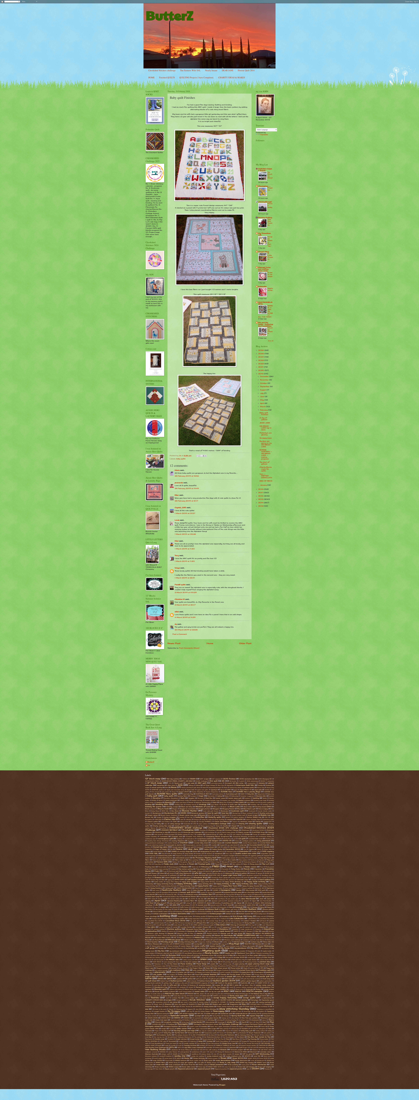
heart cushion (204, 888)
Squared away (269, 1016)
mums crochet (216, 946)
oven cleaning (168, 962)
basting (256, 798)
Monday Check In (270, 330)
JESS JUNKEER (198, 903)
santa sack (206, 996)
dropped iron (179, 855)
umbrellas (209, 1047)
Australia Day (188, 794)
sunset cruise (194, 1026)
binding (148, 804)
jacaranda (179, 483)
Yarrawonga (149, 1069)
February (264, 410)
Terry (177, 555)
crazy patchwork (263, 841)
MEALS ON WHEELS (263, 933)
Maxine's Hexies (212, 933)
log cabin (151, 927)
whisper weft (165, 1054)
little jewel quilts (208, 925)
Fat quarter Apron (186, 862)
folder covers (250, 867)
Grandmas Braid (200, 877)
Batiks (265, 798)
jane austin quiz (233, 898)
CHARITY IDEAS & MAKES (231, 77)
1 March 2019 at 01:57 (185, 513)
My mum (254, 948)
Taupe (157, 1030)
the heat (256, 1035)
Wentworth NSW (241, 1052)
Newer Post (173, 643)
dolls (168, 853)
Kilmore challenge (198, 909)
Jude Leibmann (239, 905)
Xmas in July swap (227, 1062)
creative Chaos (172, 843)
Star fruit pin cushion (249, 1018)
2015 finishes (229, 779)
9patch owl (178, 783)
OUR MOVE (157, 962)
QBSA (169, 978)
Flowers (184, 867)
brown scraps (253, 815)
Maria (177, 470)
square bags (255, 1016)
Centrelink (187, 824)
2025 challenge (201, 781)
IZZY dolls (151, 898)
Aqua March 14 (245, 789)
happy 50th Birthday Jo (234, 881)
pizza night (148, 972)
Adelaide (262, 783)
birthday (244, 804)
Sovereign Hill (248, 1011)
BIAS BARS (239, 802)
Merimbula (228, 935)
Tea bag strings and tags (184, 1030)
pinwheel (234, 970)
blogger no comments (187, 809)
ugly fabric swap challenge (193, 1047)
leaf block (262, 921)
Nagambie (251, 951)
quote (252, 983)
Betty (231, 802)
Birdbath (224, 804)
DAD (219, 847)
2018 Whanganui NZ (265, 779)
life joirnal (150, 925)
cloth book (157, 834)
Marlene (271, 931)
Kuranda (205, 918)
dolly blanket (189, 853)
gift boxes (170, 873)
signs (177, 1006)
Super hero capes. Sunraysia (219, 1026)
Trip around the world (251, 1043)
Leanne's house (159, 923)
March (263, 406)
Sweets (171, 1028)
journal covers (215, 905)
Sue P (264, 1022)
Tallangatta (261, 1028)
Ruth (237, 993)
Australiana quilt (232, 794)
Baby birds (261, 794)
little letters (221, 925)
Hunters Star (206, 894)
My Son (161, 951)
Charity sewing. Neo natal (162, 826)
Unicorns (232, 1047)
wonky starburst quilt (214, 1056)
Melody (199, 935)
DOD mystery (268, 851)
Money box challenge (205, 942)
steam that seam (161, 1020)
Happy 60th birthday (256, 881)
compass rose (176, 836)
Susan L (242, 1026)
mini (219, 940)
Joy (223, 905)
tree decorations (213, 1043)
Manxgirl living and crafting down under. (264, 269)
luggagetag (226, 927)
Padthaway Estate (251, 962)
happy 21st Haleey (172, 881)
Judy (260, 905)
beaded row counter (229, 800)
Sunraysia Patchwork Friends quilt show (256, 1024)
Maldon (163, 931)
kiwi (234, 911)
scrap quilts (249, 998)
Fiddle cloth (169, 864)
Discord (221, 851)
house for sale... (172, 894)
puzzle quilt (264, 976)
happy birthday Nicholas (169, 886)
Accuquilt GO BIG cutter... (234, 783)
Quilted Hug (164, 981)
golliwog (189, 875)
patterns (223, 966)
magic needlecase (246, 929)
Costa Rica (227, 838)
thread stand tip (208, 1039)
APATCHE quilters (158, 789)
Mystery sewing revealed (237, 951)
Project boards (164, 976)
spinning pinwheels (268, 1013)
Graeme (157, 877)
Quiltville (244, 983)
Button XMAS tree (254, 817)
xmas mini (160, 1064)
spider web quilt (212, 1013)
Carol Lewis (184, 821)
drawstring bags (150, 855)
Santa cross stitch (154, 996)
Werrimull (253, 1052)
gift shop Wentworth (183, 873)
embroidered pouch (183, 858)
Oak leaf (228, 957)
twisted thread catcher (248, 1045)
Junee (162, 907)
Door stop (229, 853)
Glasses (252, 873)
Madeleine (223, 929)
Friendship (258, 869)
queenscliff (180, 978)
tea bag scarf (166, 1030)
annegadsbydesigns (214, 787)
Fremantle (225, 869)
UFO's (171, 1047)
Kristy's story (156, 918)
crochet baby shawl (201, 843)
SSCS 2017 (166, 1018)
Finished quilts (204, 864)
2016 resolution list (246, 779)
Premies (223, 974)
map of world (212, 931)
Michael (268, 935)
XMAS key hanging (247, 1062)
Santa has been (194, 996)
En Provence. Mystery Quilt (204, 858)
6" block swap (154, 783)
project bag (150, 976)
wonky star (180, 1056)
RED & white (234, 985)
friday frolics (235, 869)
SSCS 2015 (153, 1018)
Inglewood (257, 894)
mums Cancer (186, 946)
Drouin (189, 855)
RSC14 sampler (254, 991)
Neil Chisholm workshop (261, 953)
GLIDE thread (269, 873)
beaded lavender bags (212, 800)
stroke (229, 1022)
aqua (235, 789)
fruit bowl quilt (174, 871)
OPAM (203, 959)
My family (225, 948)
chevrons (262, 826)
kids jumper (184, 909)
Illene (238, 894)
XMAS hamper (212, 1062)
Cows (237, 841)
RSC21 (190, 993)
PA (222, 962)
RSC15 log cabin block (174, 993)
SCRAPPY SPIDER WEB (154, 1000)
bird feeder (215, 804)
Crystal (222, 845)
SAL (272, 993)
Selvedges (254, 1000)
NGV (163, 955)
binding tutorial (191, 804)
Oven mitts (179, 962)
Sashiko (155, 998)
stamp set (225, 1018)
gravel (245, 877)
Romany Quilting (265, 217)
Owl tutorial (204, 962)
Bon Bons (175, 811)
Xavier (186, 1058)
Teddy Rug (167, 1033)
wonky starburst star (233, 1056)
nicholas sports (222, 955)
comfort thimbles (151, 836)
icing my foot (230, 894)
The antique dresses (181, 1035)
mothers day (255, 942)
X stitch (178, 1058)
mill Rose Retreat (158, 940)
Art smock (155, 792)
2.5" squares (216, 779)
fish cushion (236, 864)
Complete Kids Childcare (194, 836)
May (262, 400)
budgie (159, 817)
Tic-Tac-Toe (219, 1039)
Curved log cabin (160, 847)
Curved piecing (177, 847)
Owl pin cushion (191, 962)
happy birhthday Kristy (164, 884)
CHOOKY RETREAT (169, 830)
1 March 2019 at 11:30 (185, 561)
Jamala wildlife (162, 898)
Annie (225, 787)
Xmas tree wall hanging (246, 1067)
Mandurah (190, 931)
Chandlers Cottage (218, 824)
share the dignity (180, 1004)
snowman (148, 1011)
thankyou (149, 1035)
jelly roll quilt (161, 903)
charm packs (193, 826)
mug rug (223, 944)
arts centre (165, 792)
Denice (251, 849)
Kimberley (178, 911)
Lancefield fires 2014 (266, 918)
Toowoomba (235, 1041)
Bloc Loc (217, 806)
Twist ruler (235, 1045)
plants (174, 972)
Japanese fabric (188, 901)
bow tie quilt (213, 813)
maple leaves (224, 931)
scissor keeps (189, 998)
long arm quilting (164, 927)
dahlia (225, 847)
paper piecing (239, 964)
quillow (190, 978)
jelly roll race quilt (176, 903)
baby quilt (152, 796)
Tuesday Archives (190, 1045)
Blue (238, 809)
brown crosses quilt (238, 815)
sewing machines (265, 1002)
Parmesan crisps (160, 966)
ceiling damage (175, 824)
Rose (150, 991)
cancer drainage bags (253, 819)
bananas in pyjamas (247, 796)
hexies (238, 890)
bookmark (252, 811)
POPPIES (236, 972)
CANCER (239, 819)
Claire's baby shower (228, 832)
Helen (188, 890)
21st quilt (213, 781)
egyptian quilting (256, 855)
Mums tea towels (248, 946)
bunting (181, 817)
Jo (149, 765)
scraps (169, 1000)
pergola (174, 968)
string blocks (196, 1022)
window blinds (206, 1054)
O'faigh (219, 957)
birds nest (234, 804)
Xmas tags (201, 1067)
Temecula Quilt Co (194, 1033)
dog (163, 853)
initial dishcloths (268, 894)
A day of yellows (263, 419)
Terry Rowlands (241, 1033)
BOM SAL (165, 811)
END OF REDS (266, 481)
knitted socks (231, 913)
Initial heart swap (153, 896)
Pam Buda (173, 964)
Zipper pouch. (170, 1069)
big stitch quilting (266, 802)
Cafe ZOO (158, 819)
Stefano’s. (187, 1020)
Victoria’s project (237, 1049)
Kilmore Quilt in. (214, 909)
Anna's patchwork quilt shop (190, 787)
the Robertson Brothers (212, 1037)
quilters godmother (265, 981)
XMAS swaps (174, 1067)
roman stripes (269, 989)
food (261, 867)
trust (179, 1045)
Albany (191, 785)
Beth (214, 802)
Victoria (223, 1049)
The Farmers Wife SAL (190, 70)
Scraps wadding (181, 1000)
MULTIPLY (248, 944)
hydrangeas (219, 894)
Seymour (148, 1004)
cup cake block (232, 845)
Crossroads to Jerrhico (174, 845)
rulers (222, 993)
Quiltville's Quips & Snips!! (265, 169)
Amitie (260, 785)
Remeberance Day (161, 987)
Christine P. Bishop (231, 830)
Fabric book (156, 860)
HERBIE (215, 890)
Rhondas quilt (160, 989)
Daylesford (148, 849)
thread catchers (181, 1039)
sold (196, 1011)
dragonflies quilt (266, 853)
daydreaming (270, 289)
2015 (261, 499)
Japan (157, 900)
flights (245, 864)
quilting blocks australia (153, 983)
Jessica (209, 903)
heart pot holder (217, 888)
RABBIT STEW (262, 983)
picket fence (254, 968)
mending (208, 935)
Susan (234, 1026)
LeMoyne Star (201, 923)
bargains (191, 798)
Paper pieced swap (225, 964)
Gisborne (228, 873)
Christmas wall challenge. (192, 832)
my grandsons (240, 948)
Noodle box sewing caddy (155, 957)
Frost (165, 871)
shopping (267, 1004)
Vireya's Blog (263, 252)
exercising (241, 858)
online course (187, 959)
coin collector (237, 834)
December (264, 376)
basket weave (220, 798)
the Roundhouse (228, 1037)
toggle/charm (183, 1041)
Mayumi (249, 933)
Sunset (183, 1026)
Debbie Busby (217, 849)
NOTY (169, 957)
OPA (195, 959)
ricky (205, 989)
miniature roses (248, 940)
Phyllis (245, 968)
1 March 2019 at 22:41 (185, 578)
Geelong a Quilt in (255, 871)
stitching (219, 1020)
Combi (255, 834)
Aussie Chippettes (212, 792)
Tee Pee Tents (179, 1033)
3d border (232, 781)
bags (201, 796)
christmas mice (176, 832)
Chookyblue (187, 830)
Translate (264, 134)
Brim (209, 815)
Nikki (231, 955)
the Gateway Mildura (244, 1035)
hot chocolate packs (251, 892)
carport (234, 821)
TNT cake (163, 1041)
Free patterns (201, 869)
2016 (261, 496)
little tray (251, 925)
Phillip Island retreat (220, 968)
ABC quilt (202, 783)
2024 (261, 357)
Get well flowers (151, 873)
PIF (262, 968)
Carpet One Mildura (221, 821)
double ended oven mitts (245, 853)
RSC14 (238, 991)
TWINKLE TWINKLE (222, 1045)
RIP (211, 989)
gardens (230, 871)
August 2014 (184, 792)
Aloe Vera (221, 785)
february (224, 862)
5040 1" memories (267, 781)
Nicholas (172, 955)
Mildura (198, 937)
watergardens (184, 1052)
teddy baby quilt (246, 1030)
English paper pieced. (228, 858)
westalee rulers (265, 1052)
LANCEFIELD (252, 918)
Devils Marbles (158, 851)
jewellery (218, 903)
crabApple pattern (248, 841)
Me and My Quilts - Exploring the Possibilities (265, 324)
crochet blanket (231, 843)
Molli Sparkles (152, 942)
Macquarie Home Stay (194, 929)
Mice (261, 935)
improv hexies (247, 894)
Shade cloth (158, 1004)
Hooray (210, 892)
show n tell (168, 1006)
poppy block (246, 972)
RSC (226, 991)
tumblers (202, 1045)
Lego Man (174, 923)
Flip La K (266, 864)
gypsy (170, 879)
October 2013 (239, 957)
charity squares (180, 826)
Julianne (268, 905)
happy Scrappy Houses (250, 886)
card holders (165, 821)
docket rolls (256, 851)
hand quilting (265, 879)
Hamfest (254, 879)
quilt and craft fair (202, 978)
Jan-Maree (221, 898)
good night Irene (230, 875)
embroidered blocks (165, 858)
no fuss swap (240, 955)
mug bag (215, 944)
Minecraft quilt (211, 940)
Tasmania (148, 1030)
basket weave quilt (235, 798)
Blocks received (150, 809)
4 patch (241, 781)
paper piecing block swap (259, 964)
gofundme (173, 875)
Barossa (200, 798)
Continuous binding (264, 836)
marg (242, 931)
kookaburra (226, 916)
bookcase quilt (237, 811)
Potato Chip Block (185, 974)
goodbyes (148, 877)
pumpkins (212, 976)
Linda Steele (178, 925)
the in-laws (265, 1035)
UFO (269, 1045)
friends (247, 869)
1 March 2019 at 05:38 (185, 534)
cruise (206, 845)
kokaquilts (262, 286)
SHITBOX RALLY (256, 1004)
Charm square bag (206, 826)
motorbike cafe (167, 944)
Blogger (174, 809)
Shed (199, 1004)
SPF (171, 1013)
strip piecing (209, 1022)
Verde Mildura (185, 1049)
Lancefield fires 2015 (154, 921)
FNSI (215, 866)
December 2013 (233, 849)
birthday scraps (172, 806)
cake (181, 819)
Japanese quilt (202, 901)
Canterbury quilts (268, 819)
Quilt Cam (228, 978)
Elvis (153, 858)
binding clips (179, 804)
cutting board (209, 847)
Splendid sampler (179, 1015)
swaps (163, 1028)
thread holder (195, 1039)
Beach (161, 800)
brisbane (217, 815)
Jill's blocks (248, 903)
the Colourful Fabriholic (225, 1035)
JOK (193, 905)
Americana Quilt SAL (245, 785)
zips (248, 1069)
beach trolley (184, 800)
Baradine (156, 798)
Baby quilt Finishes (264, 414)
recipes (217, 985)
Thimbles (170, 1039)
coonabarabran (189, 838)
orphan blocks (264, 959)
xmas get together (187, 1062)
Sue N (258, 1022)
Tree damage (201, 1043)
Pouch (197, 974)
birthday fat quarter (153, 806)
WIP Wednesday (262, 1054)
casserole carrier (246, 821)
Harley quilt (169, 888)
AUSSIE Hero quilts (167, 794)
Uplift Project (243, 1047)
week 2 (212, 1052)
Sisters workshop (261, 1006)
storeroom (255, 1020)
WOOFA (247, 1056)
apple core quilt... (202, 789)
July (262, 393)
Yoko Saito (158, 1069)
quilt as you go (215, 978)
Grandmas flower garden (219, 877)
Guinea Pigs (155, 879)
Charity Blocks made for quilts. (266, 469)
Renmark (174, 987)
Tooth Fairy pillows (222, 1041)
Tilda (227, 1039)
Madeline (235, 929)
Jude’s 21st (251, 905)
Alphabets (230, 785)
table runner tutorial (198, 1028)
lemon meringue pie (186, 923)
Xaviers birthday (199, 1058)
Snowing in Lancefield (264, 1009)
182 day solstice (173, 779)
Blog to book (163, 809)
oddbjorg (259, 957)
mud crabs (205, 944)
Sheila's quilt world (219, 1004)
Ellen (177, 495)
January (263, 485)
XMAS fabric (160, 1062)
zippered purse (235, 1069)
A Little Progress (270, 256)
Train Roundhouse (157, 1043)
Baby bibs (250, 794)
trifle (239, 1043)
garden (223, 871)
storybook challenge (171, 1022)
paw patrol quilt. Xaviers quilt (247, 966)
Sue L (251, 1022)
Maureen (170, 933)
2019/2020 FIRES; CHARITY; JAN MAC (177, 781)
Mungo (160, 948)
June (262, 396)
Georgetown (268, 871)
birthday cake (255, 804)
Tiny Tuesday (252, 1039)
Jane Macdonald (248, 898)
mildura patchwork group (247, 937)
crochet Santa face (267, 843)
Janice (269, 898)
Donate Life (200, 853)
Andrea (268, 785)
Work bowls (268, 1056)
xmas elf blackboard (257, 1060)
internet (213, 896)
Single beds (249, 1006)
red (225, 985)
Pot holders (171, 974)
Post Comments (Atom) (189, 648)
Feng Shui (157, 864)
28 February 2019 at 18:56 (187, 476)
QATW (148, 978)
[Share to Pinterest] (206, 456)
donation (209, 853)
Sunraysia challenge (230, 1024)
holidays (271, 890)
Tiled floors (236, 1039)
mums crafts (199, 946)
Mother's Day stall (240, 942)
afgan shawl (171, 785)
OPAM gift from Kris (220, 959)
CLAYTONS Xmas (258, 832)
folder (240, 867)
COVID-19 (226, 841)
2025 (261, 354)
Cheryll (233, 826)
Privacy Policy (259, 974)
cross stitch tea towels (155, 845)
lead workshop (235, 921)
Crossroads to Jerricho (193, 845)
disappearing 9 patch (208, 851)
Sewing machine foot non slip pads (242, 1002)
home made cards (153, 892)
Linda (177, 520)
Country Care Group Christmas (158, 841)
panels (212, 964)
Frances (173, 869)
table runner (182, 1028)
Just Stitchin (173, 907)
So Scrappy (173, 1011)
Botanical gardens (197, 813)
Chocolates (162, 828)
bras (255, 813)
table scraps (211, 1028)
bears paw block (181, 802)
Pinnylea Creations (222, 970)
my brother (201, 948)
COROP (218, 838)
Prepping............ (270, 189)
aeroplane (160, 785)
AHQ (180, 785)
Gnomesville (163, 875)
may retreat (238, 933)
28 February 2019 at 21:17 (186, 501)
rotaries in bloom (169, 991)
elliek (177, 612)
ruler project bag (212, 993)
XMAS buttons (180, 1060)
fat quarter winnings (201, 862)
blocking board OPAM (263, 806)
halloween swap (242, 879)
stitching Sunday (230, 1020)
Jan (183, 898)
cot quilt (241, 838)
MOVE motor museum (183, 944)
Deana (179, 849)
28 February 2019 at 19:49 (187, 488)
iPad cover (234, 896)
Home (210, 643)
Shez (244, 1004)
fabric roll (222, 860)
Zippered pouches (221, 1069)
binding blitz (162, 804)
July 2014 (148, 907)
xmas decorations (223, 1060)
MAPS (236, 931)
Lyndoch (247, 927)
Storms (158, 1022)
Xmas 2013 (237, 1058)
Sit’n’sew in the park (159, 1009)
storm (264, 1020)
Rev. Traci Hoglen (219, 987)
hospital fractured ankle (232, 892)
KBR (248, 907)
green (252, 877)
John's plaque (185, 905)
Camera (196, 819)
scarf (167, 998)
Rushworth (229, 993)
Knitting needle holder (185, 916)
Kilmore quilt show (231, 909)
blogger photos (204, 809)
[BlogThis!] (199, 456)
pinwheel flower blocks (247, 970)
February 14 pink (235, 862)
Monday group (167, 942)
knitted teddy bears (259, 913)
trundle (173, 1045)
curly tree (243, 845)
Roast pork (239, 989)
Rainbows (193, 985)
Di (166, 851)
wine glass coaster (225, 1054)
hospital (218, 892)
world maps (158, 1058)
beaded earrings (197, 800)
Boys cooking (247, 813)
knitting (165, 915)
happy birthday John (244, 884)
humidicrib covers (191, 894)
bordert (147, 813)
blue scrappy (263, 809)
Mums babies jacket (158, 946)
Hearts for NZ (259, 888)
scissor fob (176, 998)
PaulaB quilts (180, 584)
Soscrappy (218, 1011)
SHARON (192, 1004)
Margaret (250, 931)
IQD (241, 896)
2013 (261, 506)
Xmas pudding (233, 1064)
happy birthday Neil (151, 886)
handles (148, 881)
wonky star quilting (197, 1056)
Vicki (201, 1049)
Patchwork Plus (196, 966)
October (264, 383)
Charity (241, 824)
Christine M (180, 599)
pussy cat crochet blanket (246, 976)
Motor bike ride (268, 942)
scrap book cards (204, 998)
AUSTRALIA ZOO (202, 794)
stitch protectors (199, 1020)
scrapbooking (266, 998)
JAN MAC (210, 898)
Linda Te (187, 925)
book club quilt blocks (210, 811)
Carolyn (193, 821)
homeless (165, 892)
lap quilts (193, 921)
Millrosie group (173, 940)
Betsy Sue (223, 802)
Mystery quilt (211, 950)
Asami (174, 792)
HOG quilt (261, 890)
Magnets (258, 929)
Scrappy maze (266, 438)
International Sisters (188, 896)
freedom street (214, 869)
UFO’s (180, 1047)
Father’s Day (214, 862)
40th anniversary (252, 781)
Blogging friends (228, 809)
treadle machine (189, 1043)
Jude (229, 905)
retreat (190, 987)
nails (258, 951)
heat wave (156, 890)
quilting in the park (181, 983)
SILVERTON (197, 1006)
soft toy (189, 1011)
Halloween (212, 879)
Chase (218, 826)
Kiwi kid (241, 911)
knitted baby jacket (254, 911)
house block (266, 892)
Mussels (180, 948)
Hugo (181, 894)
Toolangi (209, 1041)
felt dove (269, 862)
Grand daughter (171, 877)
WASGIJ (163, 1052)
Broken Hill (225, 815)
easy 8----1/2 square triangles (224, 855)
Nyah (213, 957)
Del (245, 849)
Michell (147, 937)
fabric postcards (208, 860)
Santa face (167, 996)
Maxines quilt (225, 933)
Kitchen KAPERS (205, 911)
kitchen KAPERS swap (222, 911)
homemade (174, 892)
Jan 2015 (191, 898)
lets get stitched (225, 923)
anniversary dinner (236, 787)
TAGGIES (244, 1028)
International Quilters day (170, 896)
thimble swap (159, 1039)
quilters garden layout (248, 981)
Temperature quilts (210, 1033)
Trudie (166, 1045)
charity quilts (255, 823)
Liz (258, 925)
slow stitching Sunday (234, 1008)
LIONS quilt (197, 925)
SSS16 (177, 1018)
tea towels (218, 1030)
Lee (167, 923)
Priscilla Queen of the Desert (240, 974)
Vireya (177, 568)
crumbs (214, 845)
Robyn (258, 989)
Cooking (179, 838)
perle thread (183, 968)
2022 (261, 364)
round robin (199, 991)
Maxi (191, 933)
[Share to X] (201, 456)
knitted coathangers (160, 913)
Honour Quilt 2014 (246, 70)
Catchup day (149, 824)
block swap (248, 806)
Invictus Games (223, 896)
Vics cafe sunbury (211, 1049)
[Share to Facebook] (204, 456)
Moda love (270, 940)
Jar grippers (245, 901)
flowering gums (174, 867)
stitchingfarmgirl (265, 202)
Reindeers (148, 987)
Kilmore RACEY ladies (160, 911)
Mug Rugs (234, 944)
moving (196, 944)
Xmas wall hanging (264, 1067)
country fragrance (177, 841)
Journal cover (202, 905)
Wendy (219, 1052)
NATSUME (178, 953)
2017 (261, 492)
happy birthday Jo (224, 884)
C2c (266, 817)
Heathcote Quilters (171, 890)
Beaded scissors (244, 800)
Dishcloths (243, 851)
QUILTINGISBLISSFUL (265, 303)
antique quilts (249, 787)
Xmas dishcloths (241, 1060)
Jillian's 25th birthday (263, 903)
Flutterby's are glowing (266, 434)
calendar (188, 819)
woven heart (168, 1058)
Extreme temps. (252, 858)
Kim (171, 911)
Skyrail (171, 1009)
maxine (200, 933)
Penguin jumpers (162, 968)
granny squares (236, 877)
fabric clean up (180, 860)
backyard (194, 796)
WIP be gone (247, 1054)
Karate (208, 907)
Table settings (223, 1028)
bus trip (189, 817)
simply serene (209, 1006)
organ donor (251, 959)
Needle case (229, 953)
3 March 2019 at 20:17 (185, 605)
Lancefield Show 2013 (175, 921)
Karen (215, 907)
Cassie (257, 821)
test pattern (268, 1033)
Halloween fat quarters (226, 879)
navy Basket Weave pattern (193, 953)
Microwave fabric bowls (162, 937)
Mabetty (262, 927)
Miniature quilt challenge (232, 940)
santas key (251, 996)
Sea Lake (214, 1000)
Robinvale (249, 989)
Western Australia (151, 1054)
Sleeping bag (180, 1009)
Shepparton (234, 1004)
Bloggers (216, 809)
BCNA (154, 800)
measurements (150, 935)
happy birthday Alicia (205, 884)
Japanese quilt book (218, 901)
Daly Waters (234, 847)
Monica (217, 942)
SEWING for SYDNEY (218, 1002)
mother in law (227, 942)
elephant (267, 855)
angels (147, 787)
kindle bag (188, 911)
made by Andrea (210, 929)
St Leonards (196, 1018)
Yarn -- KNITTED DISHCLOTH (266, 476)
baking (219, 796)
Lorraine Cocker (186, 927)
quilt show (152, 981)
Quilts (212, 983)
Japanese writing (232, 901)
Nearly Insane (211, 70)
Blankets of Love (203, 806)
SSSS (186, 1018)
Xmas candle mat (195, 1060)
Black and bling (186, 806)
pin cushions (175, 970)
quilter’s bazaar (191, 981)
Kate (230, 907)
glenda (260, 873)
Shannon (168, 1004)
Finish (191, 864)
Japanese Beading (173, 901)
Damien (243, 847)
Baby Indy (270, 794)
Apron (222, 789)
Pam (165, 964)
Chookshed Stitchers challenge (162, 70)
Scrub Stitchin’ (197, 1000)
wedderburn (196, 1052)
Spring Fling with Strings (220, 1016)
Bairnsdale (211, 796)
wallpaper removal (151, 1052)
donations (218, 853)
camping (230, 819)
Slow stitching (210, 1009)
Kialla (175, 909)
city (218, 832)
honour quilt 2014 (188, 892)
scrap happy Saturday (225, 998)
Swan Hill (264, 1026)
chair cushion (203, 824)
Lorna (175, 927)
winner (237, 1054)
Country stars (192, 841)
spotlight (198, 1016)
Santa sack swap (236, 996)
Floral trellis (162, 867)
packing (227, 962)
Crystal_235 (180, 507)
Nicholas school (207, 955)
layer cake (224, 921)
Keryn (269, 907)
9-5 (170, 783)
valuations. (174, 1049)
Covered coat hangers (209, 841)
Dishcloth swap (232, 851)
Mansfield (201, 931)
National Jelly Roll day (164, 953)
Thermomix (148, 1039)
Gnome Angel (151, 875)
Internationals (203, 896)
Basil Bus (209, 798)
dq (176, 624)
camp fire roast (207, 819)
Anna (173, 787)
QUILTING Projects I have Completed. (196, 77)
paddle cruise (237, 962)
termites (229, 1033)
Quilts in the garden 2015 (228, 983)
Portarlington (258, 972)
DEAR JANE (227, 70)
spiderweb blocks (241, 1013)
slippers (190, 1009)
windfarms (195, 1054)
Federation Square (250, 862)
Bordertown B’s (170, 813)
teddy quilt (157, 1033)
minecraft (199, 940)
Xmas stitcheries (259, 1064)
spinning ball (255, 1013)
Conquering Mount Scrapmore (217, 836)
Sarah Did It (262, 996)
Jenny (188, 903)
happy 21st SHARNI (189, 881)
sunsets (204, 1026)
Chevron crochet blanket (248, 826)
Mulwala (258, 944)
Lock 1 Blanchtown (268, 925)
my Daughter (213, 948)
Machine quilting (174, 929)
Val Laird (253, 1047)
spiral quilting (163, 1016)
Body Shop (155, 811)
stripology (221, 1022)
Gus (162, 879)
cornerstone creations (205, 838)
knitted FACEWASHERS (199, 913)
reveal (231, 987)
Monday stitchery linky (186, 942)
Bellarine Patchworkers (203, 802)
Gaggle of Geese (197, 871)
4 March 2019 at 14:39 (185, 617)
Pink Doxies (209, 970)
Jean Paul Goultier (266, 901)
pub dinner (202, 976)
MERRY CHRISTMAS (246, 935)
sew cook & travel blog (188, 1002)
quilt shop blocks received (251, 978)
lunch (234, 927)
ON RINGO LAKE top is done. (265, 428)
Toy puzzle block (254, 1041)
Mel (180, 935)
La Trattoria (222, 918)
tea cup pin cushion (205, 1030)
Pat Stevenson (173, 966)
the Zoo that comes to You (258, 1037)
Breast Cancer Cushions (169, 815)
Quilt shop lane (268, 978)
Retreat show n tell (203, 987)
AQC (229, 789)
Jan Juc (200, 898)
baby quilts (180, 459)
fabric (147, 860)
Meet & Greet (162, 935)
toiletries (193, 1041)
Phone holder (235, 968)
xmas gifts (200, 1062)
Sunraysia (182, 1024)
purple (229, 976)
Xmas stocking (160, 1067)
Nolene (271, 955)
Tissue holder (264, 1039)
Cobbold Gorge (211, 834)
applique (214, 789)
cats (165, 824)
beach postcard (171, 800)
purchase (221, 976)
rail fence (183, 985)
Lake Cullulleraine (236, 918)
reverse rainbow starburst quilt (246, 987)
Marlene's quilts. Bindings (155, 933)
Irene (247, 896)
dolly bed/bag (177, 853)
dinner (195, 851)
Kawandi (238, 907)
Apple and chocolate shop (175, 789)
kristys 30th (167, 918)
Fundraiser (184, 871)
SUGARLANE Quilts (158, 1024)
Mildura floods (229, 937)
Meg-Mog (173, 935)
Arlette (267, 789)
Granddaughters (185, 877)
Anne (204, 787)
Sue (237, 1022)
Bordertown (157, 813)
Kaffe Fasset (184, 907)
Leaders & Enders (249, 921)
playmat (215, 972)
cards (175, 821)
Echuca (239, 855)
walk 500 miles (266, 1049)
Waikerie (255, 1049)
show (160, 1006)
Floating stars (150, 867)
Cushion (199, 847)
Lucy (218, 927)
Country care (269, 838)
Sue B (244, 1022)
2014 (261, 503)
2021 (261, 367)
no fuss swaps (252, 955)
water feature (172, 1052)
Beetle (191, 802)
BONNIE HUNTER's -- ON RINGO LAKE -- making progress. (266, 454)
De (171, 849)
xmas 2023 (157, 1060)
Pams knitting (186, 964)
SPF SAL (200, 1013)
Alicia (198, 785)
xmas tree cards (229, 1067)
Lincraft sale (160, 925)
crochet (184, 843)
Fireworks (225, 864)
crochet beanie (216, 843)
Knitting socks (213, 916)
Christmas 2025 (258, 830)
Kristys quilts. (179, 918)
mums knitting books (232, 946)
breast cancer (153, 815)
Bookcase (224, 811)
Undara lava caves (221, 1047)
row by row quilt (214, 991)
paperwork (148, 966)
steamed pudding (176, 1020)
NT (190, 957)
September (265, 386)
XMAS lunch (261, 1062)
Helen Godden (198, 890)
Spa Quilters (260, 1011)
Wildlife (175, 1054)
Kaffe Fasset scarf (197, 907)
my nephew (265, 948)
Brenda (202, 815)
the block (212, 1035)
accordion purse (216, 783)
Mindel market (188, 940)
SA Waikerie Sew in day (259, 993)
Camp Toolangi (219, 819)
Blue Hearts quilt (249, 809)
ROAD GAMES (220, 989)
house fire (161, 894)
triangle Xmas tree (228, 1043)
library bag (248, 923)
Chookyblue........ (264, 186)
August (263, 390)
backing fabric (182, 796)
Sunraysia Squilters (171, 1026)
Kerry (262, 907)
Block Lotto (235, 806)
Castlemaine (268, 821)
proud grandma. (190, 976)
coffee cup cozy (224, 834)
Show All (270, 340)
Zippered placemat (186, 1069)
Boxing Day (236, 813)
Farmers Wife (162, 862)
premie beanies (209, 974)
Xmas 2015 (263, 1058)
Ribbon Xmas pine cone (192, 989)
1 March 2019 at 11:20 (185, 549)
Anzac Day (260, 787)
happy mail (216, 886)
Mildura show (264, 937)
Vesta (195, 1049)
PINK (187, 970)
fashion (174, 862)
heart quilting (229, 888)
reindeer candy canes (263, 985)
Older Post (245, 643)
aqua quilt (258, 789)
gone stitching (199, 875)
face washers (243, 860)
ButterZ (169, 15)
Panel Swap (201, 964)
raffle (164, 985)
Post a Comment (180, 634)
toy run (265, 1041)
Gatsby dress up (241, 871)
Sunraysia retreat (152, 1026)
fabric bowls (167, 860)
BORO (183, 813)
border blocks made (265, 811)
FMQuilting (205, 867)
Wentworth (228, 1052)
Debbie (206, 849)
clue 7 (192, 834)
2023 (261, 360)
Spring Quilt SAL (238, 1016)
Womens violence (151, 1056)
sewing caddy (203, 1002)
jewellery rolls (228, 903)
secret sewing (241, 1000)
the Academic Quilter (164, 1035)
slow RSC (199, 1009)
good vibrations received (250, 875)
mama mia (172, 931)
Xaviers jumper (213, 1058)
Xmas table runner (188, 1067)
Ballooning (234, 796)
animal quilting (157, 787)
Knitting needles (200, 916)
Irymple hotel (269, 896)
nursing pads (204, 957)
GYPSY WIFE (179, 879)
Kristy (249, 916)
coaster (199, 834)
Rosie (157, 991)
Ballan (227, 796)
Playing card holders (203, 972)
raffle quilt (173, 985)
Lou (212, 927)
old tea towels (158, 959)
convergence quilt (165, 838)
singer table (238, 1006)
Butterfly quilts (214, 817)
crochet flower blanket (250, 843)
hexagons (226, 890)
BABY (243, 794)
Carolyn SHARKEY (205, 821)
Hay (196, 888)
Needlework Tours (243, 953)
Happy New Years (229, 886)
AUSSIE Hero (226, 792)
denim (259, 849)
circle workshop (209, 832)
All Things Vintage (209, 785)
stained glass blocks (210, 1018)
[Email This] (197, 456)
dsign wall (197, 855)
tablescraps (235, 1028)
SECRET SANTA (226, 1000)
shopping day (150, 1006)
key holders (149, 909)
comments (164, 836)
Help (208, 890)
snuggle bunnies (159, 1011)
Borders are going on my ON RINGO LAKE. (266, 444)
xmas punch (245, 1064)
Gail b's (207, 871)
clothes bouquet (169, 834)
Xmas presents (216, 1064)
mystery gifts (195, 951)
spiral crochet (151, 1016)
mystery (185, 951)
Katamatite (223, 907)
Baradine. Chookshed (171, 798)
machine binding (159, 929)
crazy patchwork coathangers (155, 843)
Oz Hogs (214, 962)
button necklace (239, 817)
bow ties (225, 813)
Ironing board (256, 896)
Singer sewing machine (224, 1006)
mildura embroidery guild (213, 937)
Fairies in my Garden (257, 860)
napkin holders (150, 953)
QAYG (160, 978)
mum (266, 944)
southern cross (236, 1011)
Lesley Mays (213, 923)
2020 (261, 370)
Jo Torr (166, 905)
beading (159, 802)
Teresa (221, 1033)
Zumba (267, 1069)
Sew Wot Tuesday (270, 222)
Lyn (241, 927)
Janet (261, 898)
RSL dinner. (200, 993)
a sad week (190, 783)
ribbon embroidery (176, 989)
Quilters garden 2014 (224, 981)
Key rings (168, 909)
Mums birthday (173, 946)
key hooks (158, 909)
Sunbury (171, 1024)
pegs (270, 966)
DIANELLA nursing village (180, 851)
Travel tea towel (171, 1043)
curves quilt (190, 847)
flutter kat (195, 867)
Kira (196, 911)
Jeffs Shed (149, 903)
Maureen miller (182, 933)
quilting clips (168, 983)
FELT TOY (148, 864)
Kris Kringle (238, 916)
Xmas (223, 1058)
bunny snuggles (170, 817)
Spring (206, 1016)
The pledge (197, 1037)
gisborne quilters (241, 873)
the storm (240, 1037)
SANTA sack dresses (220, 996)
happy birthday (184, 883)
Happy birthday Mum (265, 884)
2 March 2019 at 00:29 (186, 592)
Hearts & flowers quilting (244, 888)
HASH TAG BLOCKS (184, 888)
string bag (185, 1022)
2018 (261, 489)
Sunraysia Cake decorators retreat (206, 1024)
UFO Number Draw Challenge (155, 1047)
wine (215, 1054)
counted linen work (255, 838)
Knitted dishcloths (178, 913)
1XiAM (192, 779)
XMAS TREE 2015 (215, 1067)
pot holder (157, 974)
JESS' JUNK (265, 423)
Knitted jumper (216, 913)
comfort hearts (265, 834)
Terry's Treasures (255, 1033)
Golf (181, 875)
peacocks (263, 966)
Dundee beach (207, 855)
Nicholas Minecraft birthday (190, 955)
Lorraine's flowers (201, 927)
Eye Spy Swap (265, 858)
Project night (178, 976)
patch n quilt (184, 966)
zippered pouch (203, 1069)
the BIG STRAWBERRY (198, 1035)
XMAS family (173, 1062)
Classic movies (243, 832)
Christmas (245, 830)
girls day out (218, 873)
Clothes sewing (182, 834)
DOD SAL (153, 853)
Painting (148, 964)
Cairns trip (169, 819)
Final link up (182, 864)
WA (247, 1049)
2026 (261, 350)
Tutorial (210, 1045)
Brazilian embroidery (267, 813)
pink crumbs (197, 970)
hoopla (203, 892)
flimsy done (254, 864)
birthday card (267, 804)
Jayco (254, 901)
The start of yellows (264, 463)
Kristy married (261, 916)
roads (231, 989)
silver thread (186, 1006)
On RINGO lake (172, 959)
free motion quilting (186, 869)
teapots (228, 1030)
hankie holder (158, 881)
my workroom (174, 951)
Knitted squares (244, 913)
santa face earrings (180, 996)
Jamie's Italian (174, 898)
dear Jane (193, 849)
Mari (177, 541)
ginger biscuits (207, 873)
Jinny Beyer (149, 905)
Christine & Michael (215, 830)
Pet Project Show (196, 968)
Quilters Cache (204, 981)
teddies (235, 1030)
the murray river (159, 1037)
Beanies (168, 802)
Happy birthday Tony (186, 886)
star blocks (235, 1018)
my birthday (189, 948)
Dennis (147, 851)
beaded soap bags (260, 800)
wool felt (257, 1056)
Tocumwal (172, 1041)
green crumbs (261, 877)
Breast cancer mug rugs (188, 815)
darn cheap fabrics (255, 847)
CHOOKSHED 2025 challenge (185, 828)
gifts (196, 873)
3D (223, 781)
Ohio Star (267, 957)
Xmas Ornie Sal (189, 1064)
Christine (203, 830)
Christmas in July (161, 832)
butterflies (200, 817)
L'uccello (213, 918)
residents (182, 987)
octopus (250, 957)
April (262, 403)
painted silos (265, 962)
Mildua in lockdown (185, 937)
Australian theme (217, 794)
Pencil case (149, 968)
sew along (173, 1002)
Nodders (264, 955)
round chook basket (185, 991)
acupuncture (252, 783)
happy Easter (203, 886)
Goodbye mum (267, 875)
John (174, 905)
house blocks (150, 894)
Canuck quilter (152, 821)
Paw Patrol (231, 966)
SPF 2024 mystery (186, 1013)
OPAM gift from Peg (238, 959)
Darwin (267, 847)
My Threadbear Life (264, 234)
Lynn (254, 927)
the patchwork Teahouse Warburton (179, 1037)
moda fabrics (260, 940)
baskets (247, 798)
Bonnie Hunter (189, 811)
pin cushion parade (161, 970)
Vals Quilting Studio (155, 1049)
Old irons (148, 959)
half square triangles (196, 879)
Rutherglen (244, 993)
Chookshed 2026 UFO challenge (223, 828)
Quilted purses (176, 981)
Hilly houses (250, 890)
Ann (166, 787)
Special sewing (162, 1013)
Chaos (233, 824)
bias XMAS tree (252, 802)
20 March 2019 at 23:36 (186, 630)
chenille (225, 826)
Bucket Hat (149, 817)
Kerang (254, 907)
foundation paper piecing (159, 869)
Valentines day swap (265, 1047)
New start (156, 955)
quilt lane (238, 978)
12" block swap (152, 779)
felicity (261, 862)
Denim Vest (268, 849)
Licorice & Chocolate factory (264, 923)
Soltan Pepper (205, 1011)
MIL (175, 937)
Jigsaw (239, 903)
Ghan (162, 873)
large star (202, 921)
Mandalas (181, 931)
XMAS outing (203, 1064)
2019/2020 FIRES (152, 781)
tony (200, 1041)
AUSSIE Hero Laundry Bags (248, 792)
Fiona (217, 864)
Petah (208, 968)
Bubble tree (266, 815)
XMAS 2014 (252, 1058)
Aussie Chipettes (197, 792)
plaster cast (182, 972)
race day (157, 985)
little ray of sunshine (237, 925)
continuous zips (150, 838)
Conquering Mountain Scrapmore (244, 836)
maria (263, 931)
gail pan (215, 871)
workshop (148, 1058)
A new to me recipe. (270, 274)
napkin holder (267, 951)
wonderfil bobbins (166, 1056)
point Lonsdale (225, 972)
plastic (192, 972)
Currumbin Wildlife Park (258, 845)
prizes (269, 974)
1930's (184, 779)
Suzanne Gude (252, 1026)
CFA (194, 824)
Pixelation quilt (264, 970)
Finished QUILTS (167, 77)
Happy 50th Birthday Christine (211, 881)
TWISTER (262, 1045)
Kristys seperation (194, 918)
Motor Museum (153, 944)
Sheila (207, 1004)
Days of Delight (161, 849)
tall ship (253, 1028)
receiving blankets (205, 985)
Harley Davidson (156, 888)
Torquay (244, 1041)
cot (234, 838)
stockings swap (244, 1020)
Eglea (246, 855)
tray (180, 1043)
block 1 (225, 806)
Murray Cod (171, 948)
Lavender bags (213, 921)
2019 (261, 374)
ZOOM (255, 1069)
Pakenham (157, 964)
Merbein (217, 935)
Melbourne (189, 935)
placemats (160, 972)
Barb (183, 798)
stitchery (210, 1020)
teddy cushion (260, 1030)
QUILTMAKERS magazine (198, 983)
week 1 (204, 1052)
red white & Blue (247, 985)
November (264, 380)
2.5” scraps (204, 779)
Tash (269, 1028)
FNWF (230, 867)
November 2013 (180, 957)
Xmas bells (169, 1060)
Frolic (156, 871)
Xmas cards (208, 1060)
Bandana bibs (261, 796)
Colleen (247, 834)
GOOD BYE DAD (214, 875)
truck (159, 1045)
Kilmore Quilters (248, 909)
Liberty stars (237, 923)
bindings (202, 804)
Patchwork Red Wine (210, 966)
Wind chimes (184, 1054)
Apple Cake (191, 789)
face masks (232, 860)
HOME (151, 77)
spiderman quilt (226, 1013)
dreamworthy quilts (165, 855)
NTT (195, 957)
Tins (243, 1039)
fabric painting (193, 860)
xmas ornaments (175, 1064)
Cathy (158, 824)
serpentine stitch (161, 1002)
